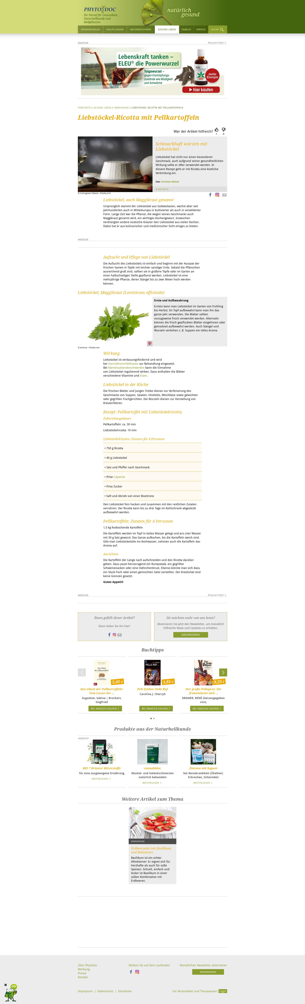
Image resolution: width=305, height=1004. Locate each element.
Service (201, 29)
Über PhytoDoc (87, 965)
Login (223, 991)
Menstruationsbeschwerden (126, 367)
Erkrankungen (90, 29)
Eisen (143, 375)
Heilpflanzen (115, 29)
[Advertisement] (152, 922)
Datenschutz (105, 991)
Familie (186, 29)
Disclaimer (125, 991)
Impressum (85, 991)
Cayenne (119, 477)
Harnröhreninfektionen (123, 363)
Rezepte (163, 189)
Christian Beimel (170, 181)
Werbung (84, 969)
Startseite (84, 107)
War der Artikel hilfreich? (193, 131)
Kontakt (83, 977)
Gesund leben (167, 29)
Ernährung (121, 107)
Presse (82, 973)
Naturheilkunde (140, 29)
